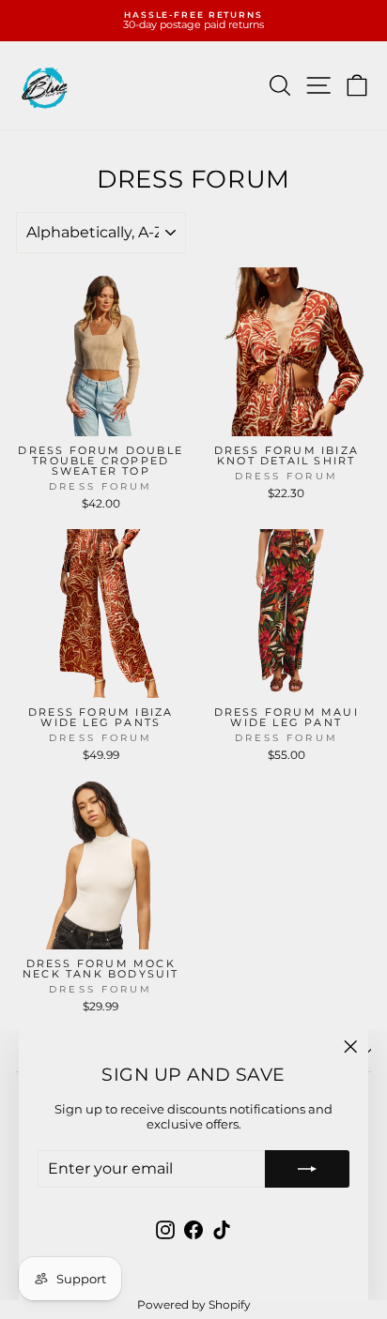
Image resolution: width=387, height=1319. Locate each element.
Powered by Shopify (194, 1304)
